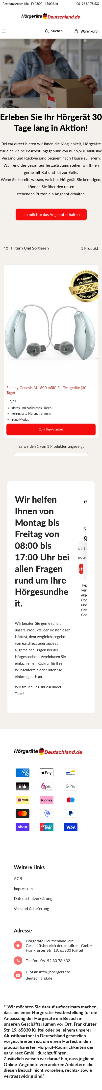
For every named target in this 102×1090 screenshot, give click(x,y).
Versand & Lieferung (31, 908)
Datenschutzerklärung (33, 898)
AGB (18, 878)
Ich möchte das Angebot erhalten (51, 214)
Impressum (23, 888)
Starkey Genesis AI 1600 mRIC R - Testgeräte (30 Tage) (46, 390)
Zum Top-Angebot (51, 429)
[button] (6, 31)
